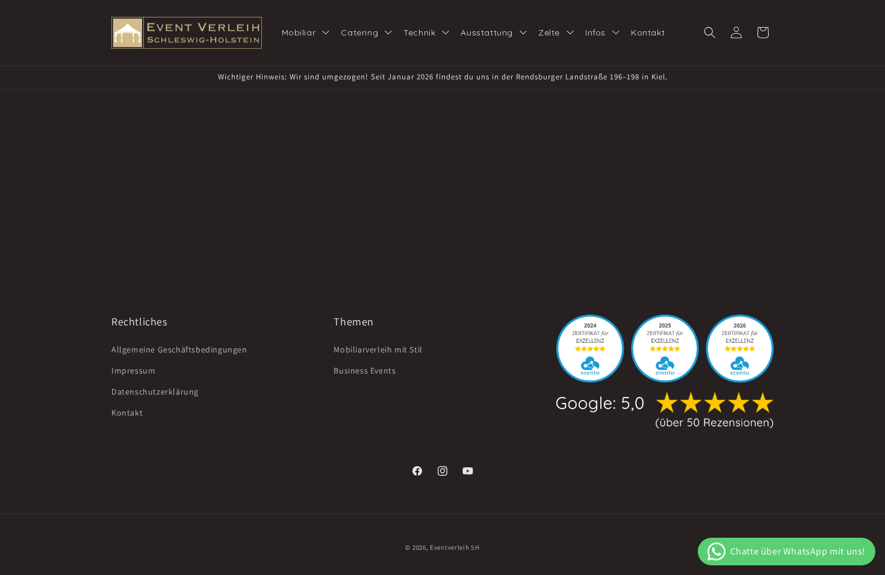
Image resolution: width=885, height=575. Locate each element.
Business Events (365, 370)
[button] (710, 32)
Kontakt (127, 412)
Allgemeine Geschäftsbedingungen (179, 349)
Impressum (133, 370)
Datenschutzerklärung (155, 391)
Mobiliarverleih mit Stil (378, 349)
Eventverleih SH (455, 547)
